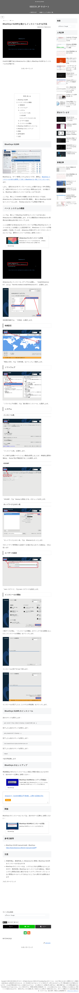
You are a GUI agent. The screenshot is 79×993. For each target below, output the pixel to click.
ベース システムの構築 (25, 102)
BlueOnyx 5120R (23, 100)
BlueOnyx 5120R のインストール (27, 126)
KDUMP (23, 115)
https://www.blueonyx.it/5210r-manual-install (20, 848)
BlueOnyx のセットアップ (25, 128)
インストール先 (25, 113)
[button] (43, 926)
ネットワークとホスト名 (28, 118)
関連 (19, 131)
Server (16, 922)
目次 (24, 96)
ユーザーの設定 (24, 120)
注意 (19, 136)
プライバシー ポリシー (72, 990)
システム (22, 110)
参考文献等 (21, 134)
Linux (5, 922)
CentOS (11, 922)
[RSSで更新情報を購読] (28, 932)
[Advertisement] (27, 80)
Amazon (8, 800)
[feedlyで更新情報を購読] (25, 932)
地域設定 (22, 105)
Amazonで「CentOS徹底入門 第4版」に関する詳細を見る (24, 796)
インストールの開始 (25, 123)
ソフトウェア (23, 107)
